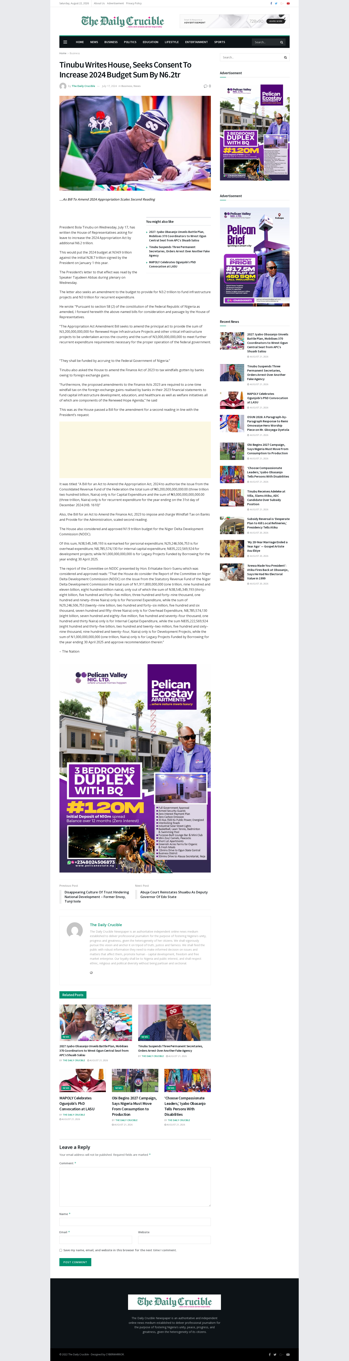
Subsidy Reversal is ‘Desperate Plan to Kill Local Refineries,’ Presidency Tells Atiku (268, 523)
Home (80, 42)
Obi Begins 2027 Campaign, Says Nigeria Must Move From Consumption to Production (267, 449)
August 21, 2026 (98, 1060)
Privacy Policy (134, 3)
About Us (99, 3)
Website (143, 1232)
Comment (67, 1163)
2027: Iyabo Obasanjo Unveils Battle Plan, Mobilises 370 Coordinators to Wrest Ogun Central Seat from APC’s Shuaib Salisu (177, 236)
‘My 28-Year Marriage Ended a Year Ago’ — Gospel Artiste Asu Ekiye (267, 546)
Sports (219, 42)
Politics (130, 42)
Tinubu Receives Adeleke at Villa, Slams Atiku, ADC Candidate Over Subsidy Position (266, 497)
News (94, 42)
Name (65, 1214)
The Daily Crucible (83, 86)
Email (64, 1232)
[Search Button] (282, 42)
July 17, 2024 (109, 86)
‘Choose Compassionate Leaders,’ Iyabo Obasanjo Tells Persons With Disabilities (268, 472)
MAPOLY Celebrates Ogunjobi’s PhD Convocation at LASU (77, 1103)
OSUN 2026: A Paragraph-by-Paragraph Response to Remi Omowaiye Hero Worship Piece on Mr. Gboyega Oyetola (268, 423)
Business (111, 42)
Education (150, 42)
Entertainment (196, 42)
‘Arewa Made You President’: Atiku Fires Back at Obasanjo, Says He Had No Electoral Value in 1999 (268, 571)
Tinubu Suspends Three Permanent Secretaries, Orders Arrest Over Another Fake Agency (179, 251)
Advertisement (115, 3)
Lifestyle (172, 42)
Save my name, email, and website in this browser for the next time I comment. (120, 1250)
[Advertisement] (135, 450)
